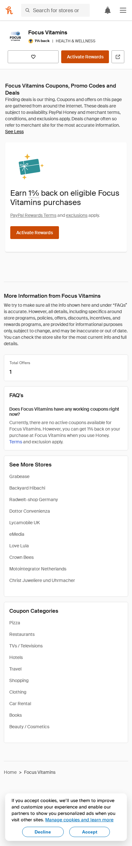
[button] (123, 10)
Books (15, 715)
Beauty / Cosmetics (29, 727)
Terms (15, 442)
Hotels (16, 657)
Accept (89, 831)
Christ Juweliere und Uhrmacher (42, 580)
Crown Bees (21, 557)
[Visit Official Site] (117, 56)
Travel (15, 669)
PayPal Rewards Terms (33, 215)
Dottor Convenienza (29, 511)
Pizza (14, 623)
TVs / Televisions (26, 646)
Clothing (17, 692)
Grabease (19, 476)
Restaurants (22, 634)
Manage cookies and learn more (79, 819)
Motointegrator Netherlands (37, 569)
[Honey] (9, 10)
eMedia (16, 534)
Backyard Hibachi (27, 488)
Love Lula (19, 546)
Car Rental (20, 703)
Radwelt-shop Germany (33, 499)
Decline (43, 831)
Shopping (19, 680)
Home (10, 772)
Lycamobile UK (24, 523)
